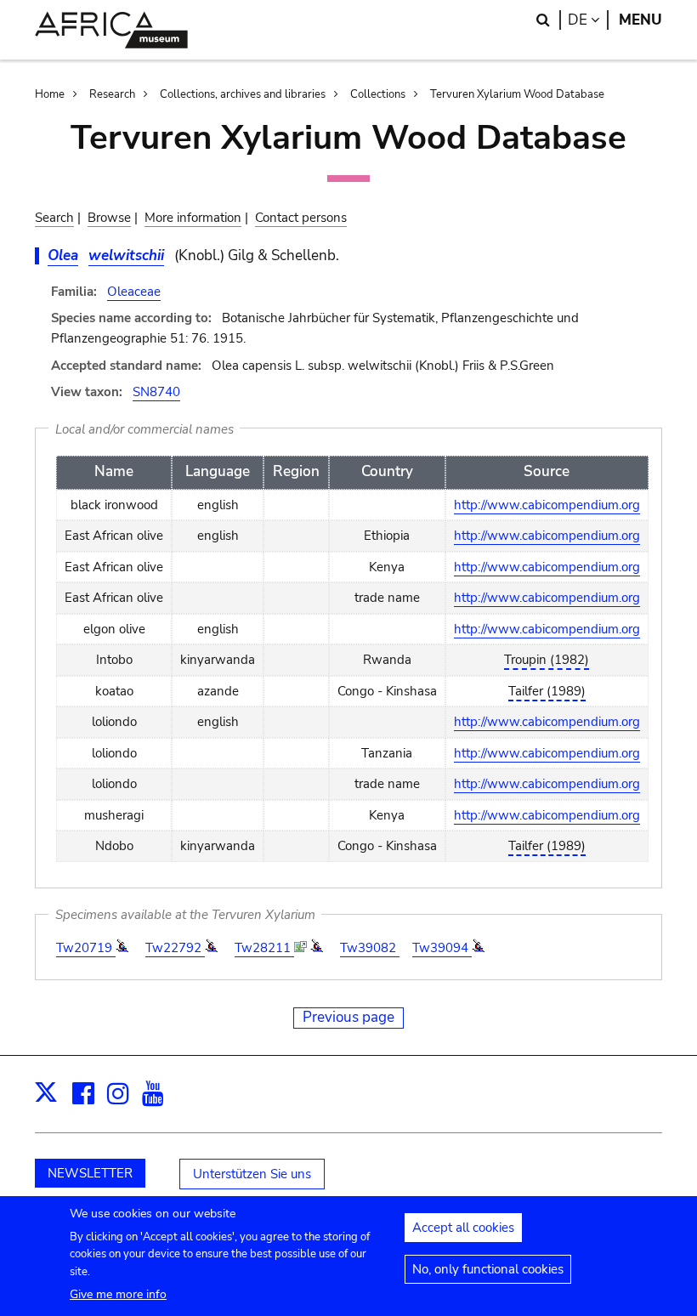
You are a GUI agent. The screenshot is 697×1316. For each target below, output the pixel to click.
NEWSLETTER (90, 1173)
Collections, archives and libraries (243, 94)
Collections (377, 94)
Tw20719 (86, 947)
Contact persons (301, 217)
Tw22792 (175, 947)
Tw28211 (264, 947)
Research (112, 94)
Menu (640, 20)
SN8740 (156, 391)
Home (50, 94)
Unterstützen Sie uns (252, 1174)
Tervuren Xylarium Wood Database (517, 94)
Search (54, 217)
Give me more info (118, 1294)
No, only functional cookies (488, 1269)
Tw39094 (442, 947)
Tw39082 (370, 947)
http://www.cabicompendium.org (547, 504)
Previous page (348, 1017)
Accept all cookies (463, 1227)
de (588, 20)
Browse (109, 217)
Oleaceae (134, 291)
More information (192, 217)
